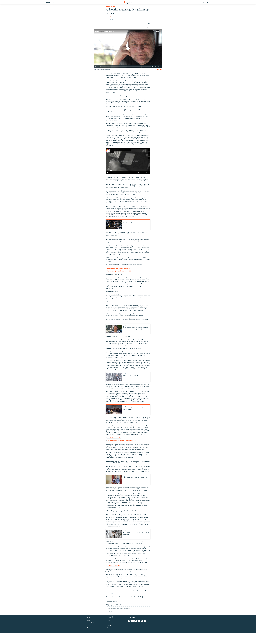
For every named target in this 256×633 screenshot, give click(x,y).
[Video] (208, 2)
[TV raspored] (145, 621)
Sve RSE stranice (91, 622)
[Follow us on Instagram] (138, 621)
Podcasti (109, 625)
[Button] (147, 23)
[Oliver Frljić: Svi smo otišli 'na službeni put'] (114, 479)
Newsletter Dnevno (111, 628)
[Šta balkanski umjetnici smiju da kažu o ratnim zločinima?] (114, 534)
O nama (88, 620)
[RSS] (142, 621)
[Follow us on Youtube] (135, 621)
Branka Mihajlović (110, 16)
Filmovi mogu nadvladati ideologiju (104, 31)
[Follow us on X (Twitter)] (132, 621)
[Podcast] (204, 2)
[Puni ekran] (160, 66)
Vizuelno (109, 622)
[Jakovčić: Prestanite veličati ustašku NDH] (114, 377)
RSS (88, 625)
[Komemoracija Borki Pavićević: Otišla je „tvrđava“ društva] (114, 409)
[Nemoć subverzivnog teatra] (114, 224)
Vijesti (108, 620)
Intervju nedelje (110, 6)
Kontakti (89, 628)
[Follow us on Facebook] (129, 621)
